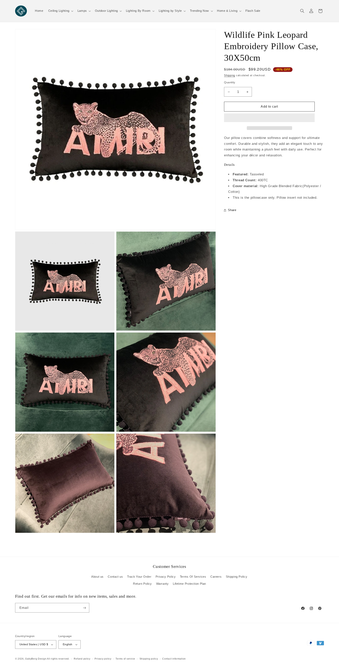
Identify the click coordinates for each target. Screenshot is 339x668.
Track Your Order (139, 576)
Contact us (115, 576)
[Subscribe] (84, 608)
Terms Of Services (193, 576)
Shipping (229, 75)
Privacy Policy (166, 576)
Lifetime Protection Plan (189, 583)
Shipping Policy (236, 576)
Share (232, 210)
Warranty (162, 583)
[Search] (302, 10)
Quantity (229, 82)
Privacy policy (103, 659)
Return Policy (142, 583)
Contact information (174, 659)
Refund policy (82, 659)
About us (97, 576)
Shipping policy (148, 659)
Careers (215, 576)
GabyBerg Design (36, 659)
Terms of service (125, 659)
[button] (269, 118)
